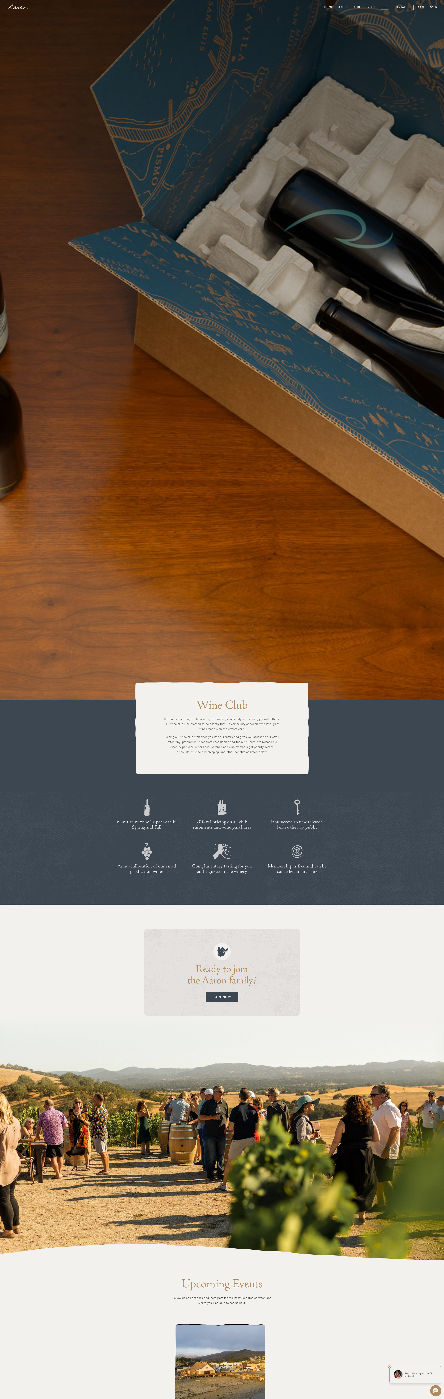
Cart (421, 7)
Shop (358, 7)
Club (384, 7)
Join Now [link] (222, 997)
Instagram (216, 1297)
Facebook (196, 1297)
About (343, 7)
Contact (401, 7)
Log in (433, 7)
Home (328, 7)
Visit (371, 7)
